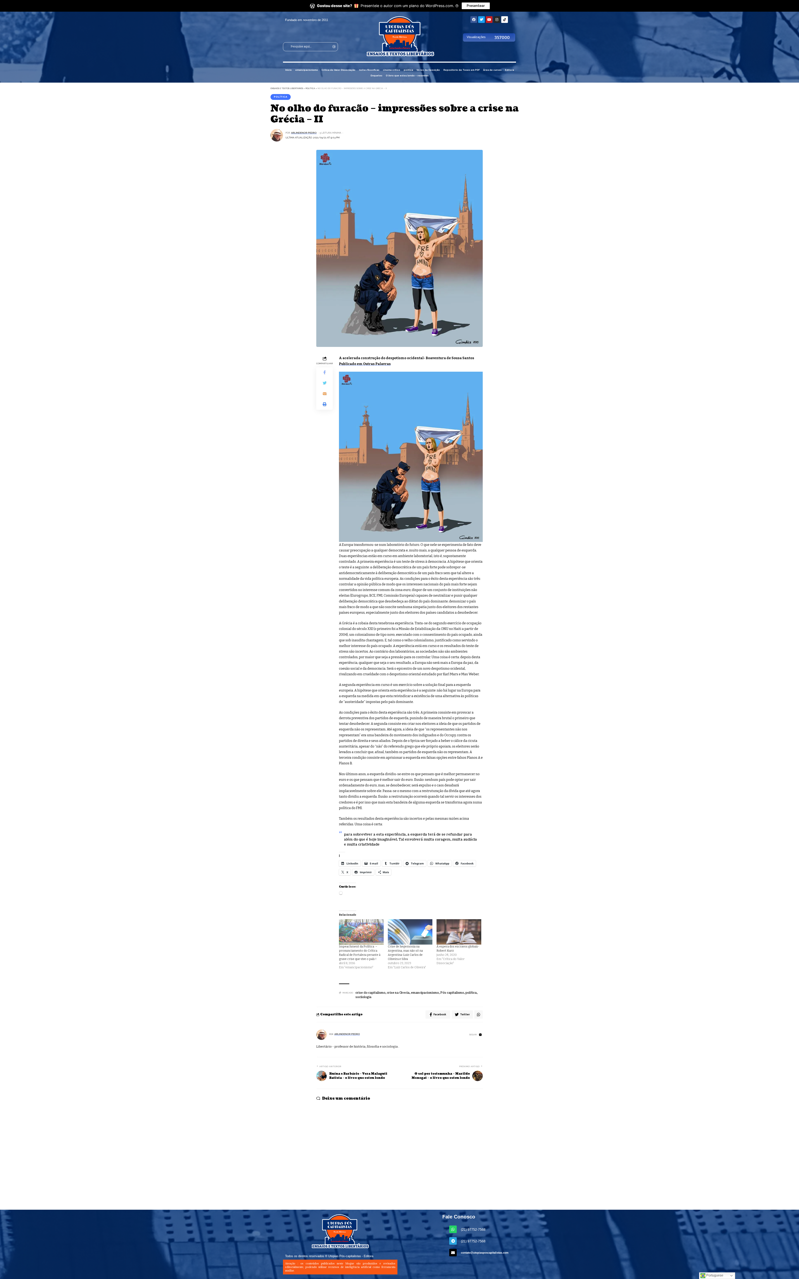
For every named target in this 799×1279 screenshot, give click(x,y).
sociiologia (363, 997)
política (280, 96)
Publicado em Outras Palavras (365, 364)
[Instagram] (497, 19)
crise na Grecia (398, 993)
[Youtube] (489, 19)
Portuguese (714, 1275)
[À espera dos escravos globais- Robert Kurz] (459, 932)
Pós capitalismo (452, 993)
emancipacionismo (425, 993)
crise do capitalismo (370, 993)
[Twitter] (481, 19)
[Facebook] (473, 19)
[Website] (480, 1034)
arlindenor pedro (304, 132)
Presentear (476, 6)
